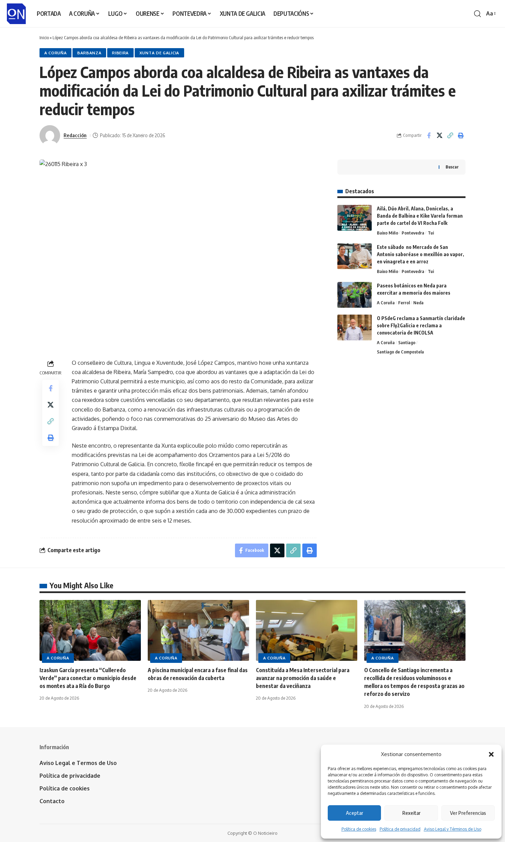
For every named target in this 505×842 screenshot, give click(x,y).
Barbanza (89, 52)
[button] (491, 754)
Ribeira (120, 52)
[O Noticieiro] (16, 13)
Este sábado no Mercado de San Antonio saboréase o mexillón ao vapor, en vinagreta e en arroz (420, 254)
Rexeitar (411, 813)
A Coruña (55, 52)
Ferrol (404, 302)
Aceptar (354, 813)
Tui (431, 233)
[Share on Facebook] (429, 135)
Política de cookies (358, 829)
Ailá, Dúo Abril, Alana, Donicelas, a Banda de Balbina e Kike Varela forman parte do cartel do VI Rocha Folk (420, 216)
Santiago (406, 342)
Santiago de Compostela (400, 351)
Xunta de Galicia (159, 52)
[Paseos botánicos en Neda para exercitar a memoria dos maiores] (354, 295)
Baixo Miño (387, 233)
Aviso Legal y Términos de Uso (452, 829)
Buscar (452, 167)
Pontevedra (413, 233)
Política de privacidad (400, 829)
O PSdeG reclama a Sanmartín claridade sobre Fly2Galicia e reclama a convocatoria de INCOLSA (421, 325)
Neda (418, 302)
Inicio (44, 37)
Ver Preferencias (468, 813)
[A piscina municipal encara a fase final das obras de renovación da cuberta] (198, 630)
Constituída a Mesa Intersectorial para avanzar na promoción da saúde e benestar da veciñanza (302, 678)
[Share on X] (439, 135)
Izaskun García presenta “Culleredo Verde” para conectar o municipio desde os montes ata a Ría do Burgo (88, 678)
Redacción (75, 135)
